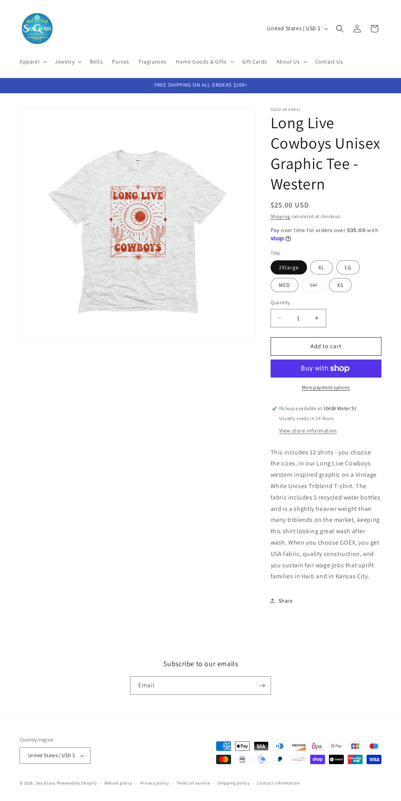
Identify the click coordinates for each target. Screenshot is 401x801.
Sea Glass (46, 783)
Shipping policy (233, 783)
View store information (308, 430)
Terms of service (193, 783)
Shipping (281, 216)
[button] (32, 61)
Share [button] (285, 600)
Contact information (278, 783)
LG (348, 267)
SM (317, 286)
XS (340, 285)
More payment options (326, 387)
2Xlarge (289, 267)
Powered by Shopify (77, 783)
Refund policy (118, 783)
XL (321, 267)
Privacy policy (154, 783)
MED (284, 285)
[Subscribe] (262, 685)
